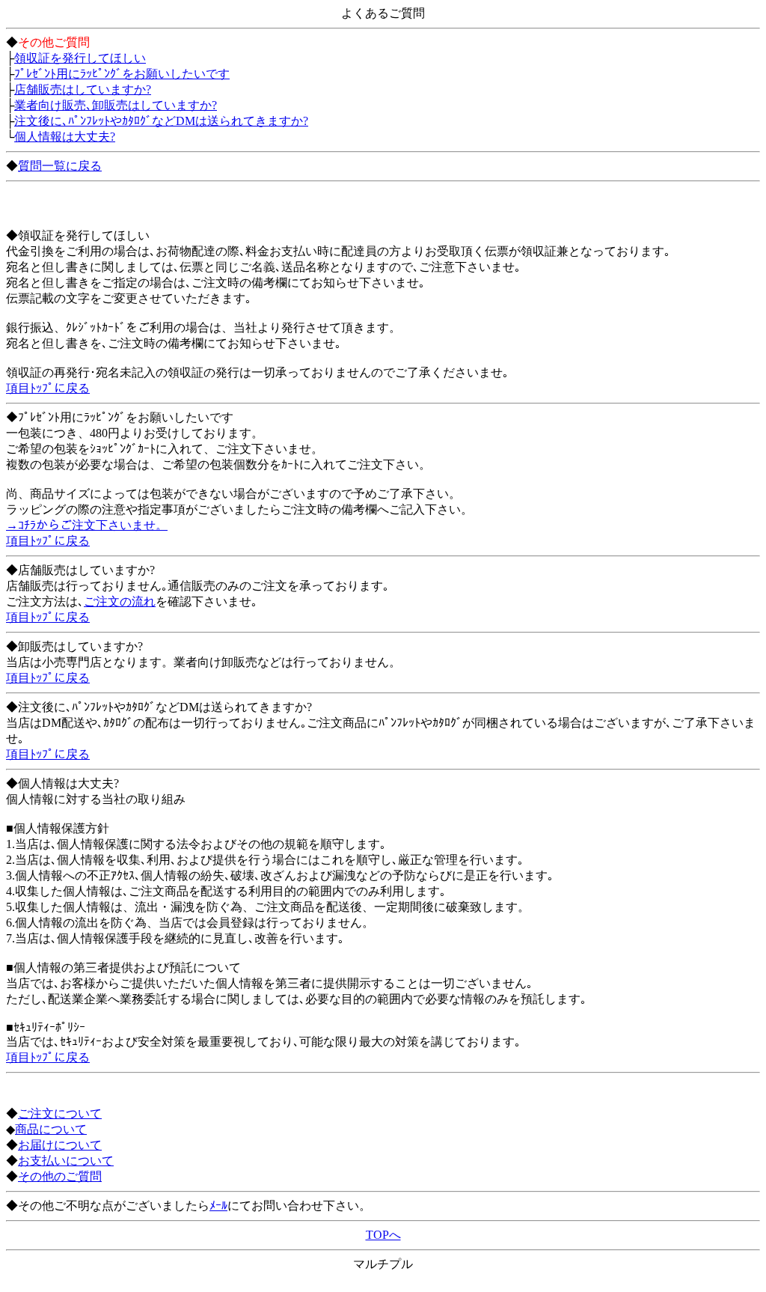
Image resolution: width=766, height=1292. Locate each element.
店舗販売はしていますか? (82, 89)
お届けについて (60, 1145)
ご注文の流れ (120, 601)
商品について (51, 1129)
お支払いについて (66, 1160)
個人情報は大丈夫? (64, 136)
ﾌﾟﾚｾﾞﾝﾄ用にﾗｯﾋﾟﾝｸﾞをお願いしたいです (122, 73)
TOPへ (383, 1234)
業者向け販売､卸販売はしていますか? (115, 105)
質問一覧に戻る (60, 165)
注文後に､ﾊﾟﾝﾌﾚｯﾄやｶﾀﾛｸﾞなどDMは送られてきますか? (161, 121)
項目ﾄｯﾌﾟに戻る (48, 388)
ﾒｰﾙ (218, 1205)
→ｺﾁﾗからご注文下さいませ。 (87, 525)
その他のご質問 (60, 1176)
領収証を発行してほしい (80, 58)
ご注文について (60, 1113)
